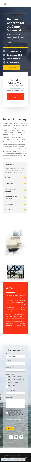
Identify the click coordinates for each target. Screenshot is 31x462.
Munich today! (12, 385)
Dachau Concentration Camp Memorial (15, 383)
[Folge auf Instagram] (21, 437)
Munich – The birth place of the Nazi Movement (16, 380)
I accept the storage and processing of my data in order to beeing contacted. (16, 414)
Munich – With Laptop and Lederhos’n (15, 377)
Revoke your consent (19, 459)
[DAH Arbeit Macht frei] (15, 278)
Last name (9, 361)
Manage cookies (6, 459)
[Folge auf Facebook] (11, 437)
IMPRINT (25, 457)
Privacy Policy (12, 421)
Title (7, 354)
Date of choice (11, 390)
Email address (10, 367)
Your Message (10, 397)
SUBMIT (10, 428)
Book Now (11, 67)
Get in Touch (15, 96)
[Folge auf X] (16, 437)
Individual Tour (12, 387)
